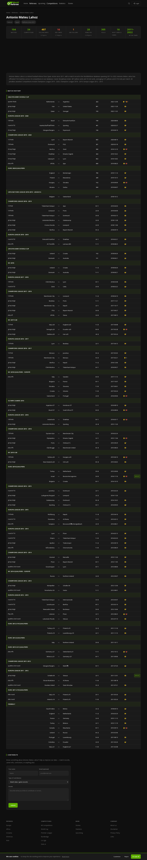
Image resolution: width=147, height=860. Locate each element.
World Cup (44, 829)
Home (26, 3)
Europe (8, 825)
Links (112, 837)
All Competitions (46, 825)
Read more (65, 857)
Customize (117, 857)
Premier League (46, 833)
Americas (9, 837)
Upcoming (41, 3)
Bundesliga (45, 837)
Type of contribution (15, 778)
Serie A (43, 844)
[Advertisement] (73, 56)
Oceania (9, 833)
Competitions (52, 3)
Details (11, 786)
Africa (8, 829)
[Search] (129, 3)
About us (113, 825)
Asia (7, 840)
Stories (70, 3)
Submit (13, 805)
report (137, 476)
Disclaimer (114, 829)
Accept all (135, 857)
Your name (12, 769)
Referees (33, 3)
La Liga (43, 840)
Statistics (62, 3)
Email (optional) (44, 769)
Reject (126, 857)
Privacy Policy (115, 833)
